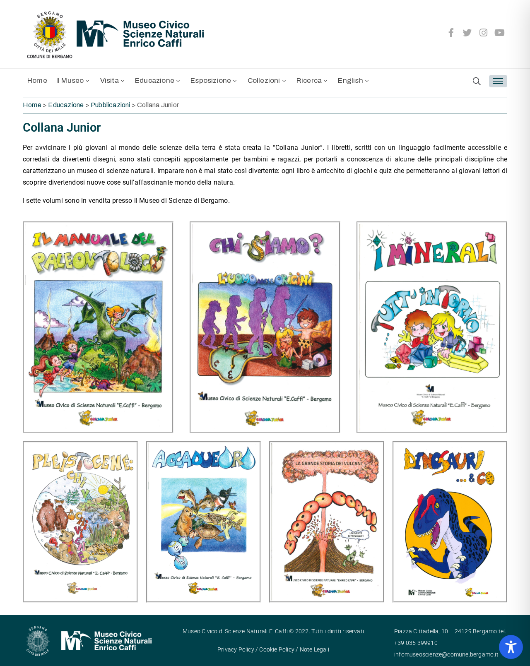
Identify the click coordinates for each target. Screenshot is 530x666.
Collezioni (264, 80)
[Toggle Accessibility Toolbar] (511, 647)
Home (37, 80)
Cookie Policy (276, 649)
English (350, 80)
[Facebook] (450, 32)
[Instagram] (483, 32)
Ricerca (309, 80)
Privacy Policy (235, 649)
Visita (109, 80)
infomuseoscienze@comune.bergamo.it (446, 654)
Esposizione (210, 80)
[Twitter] (467, 32)
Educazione (154, 80)
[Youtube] (499, 32)
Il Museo (70, 80)
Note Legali (314, 649)
